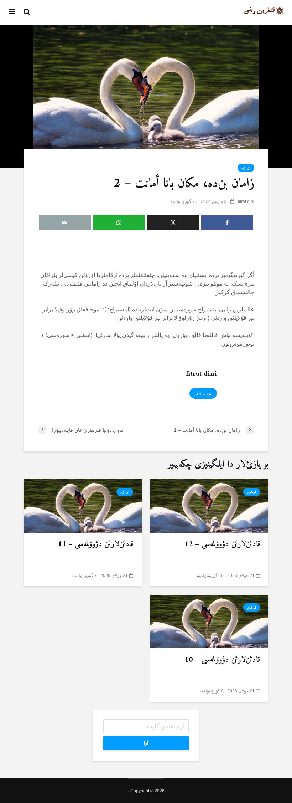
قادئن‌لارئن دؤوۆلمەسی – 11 (95, 544)
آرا (146, 743)
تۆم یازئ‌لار (203, 393)
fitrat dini (246, 201)
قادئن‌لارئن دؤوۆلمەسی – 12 (222, 544)
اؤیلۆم (245, 168)
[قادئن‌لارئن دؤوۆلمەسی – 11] (83, 505)
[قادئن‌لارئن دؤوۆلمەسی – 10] (209, 621)
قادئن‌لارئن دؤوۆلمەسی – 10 (222, 660)
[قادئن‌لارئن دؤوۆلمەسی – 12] (209, 505)
